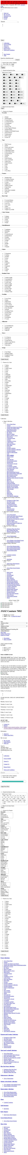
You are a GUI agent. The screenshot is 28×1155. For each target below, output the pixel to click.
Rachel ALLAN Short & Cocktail (15, 519)
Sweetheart (8, 317)
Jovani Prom (10, 462)
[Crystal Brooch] (4, 852)
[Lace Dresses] (5, 824)
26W (21, 95)
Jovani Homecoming (12, 461)
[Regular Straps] (5, 891)
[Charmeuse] (3, 855)
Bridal (6, 117)
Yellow (7, 365)
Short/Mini (8, 287)
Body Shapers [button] (4, 1111)
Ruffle (6, 243)
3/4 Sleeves (8, 338)
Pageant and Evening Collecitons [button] (12, 497)
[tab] (15, 459)
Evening (7, 125)
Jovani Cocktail (10, 520)
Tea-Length (8, 290)
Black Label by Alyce (12, 435)
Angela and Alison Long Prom (14, 427)
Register (6, 17)
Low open (7, 205)
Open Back (8, 187)
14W (18, 89)
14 (12, 80)
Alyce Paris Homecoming (13, 546)
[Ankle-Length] (4, 862)
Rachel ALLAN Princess (13, 484)
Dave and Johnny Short (12, 517)
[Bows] (4, 851)
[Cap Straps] (5, 890)
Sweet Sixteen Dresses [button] (9, 565)
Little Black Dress (9, 150)
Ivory (6, 401)
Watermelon (8, 393)
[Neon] (3, 844)
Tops (6, 167)
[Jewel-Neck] (4, 873)
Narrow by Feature (8, 111)
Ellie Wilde (9, 445)
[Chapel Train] (4, 864)
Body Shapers (10, 578)
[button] (6, 43)
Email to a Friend (5, 635)
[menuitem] (15, 13)
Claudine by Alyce (11, 441)
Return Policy (7, 767)
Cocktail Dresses (9, 121)
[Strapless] (5, 894)
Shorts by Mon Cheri (12, 521)
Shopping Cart (7, 16)
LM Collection (10, 469)
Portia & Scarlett (11, 483)
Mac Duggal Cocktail (12, 475)
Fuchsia (7, 391)
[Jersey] (3, 859)
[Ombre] (3, 845)
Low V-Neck (8, 304)
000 (6, 74)
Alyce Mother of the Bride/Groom (15, 540)
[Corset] (5, 831)
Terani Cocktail (10, 524)
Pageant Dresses (11, 592)
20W (21, 92)
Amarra (9, 425)
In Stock (18, 616)
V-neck (7, 319)
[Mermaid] (4, 878)
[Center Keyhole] (5, 830)
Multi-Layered (8, 185)
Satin (6, 264)
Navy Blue (8, 381)
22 (18, 83)
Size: (2, 621)
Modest (7, 155)
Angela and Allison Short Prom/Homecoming (13, 429)
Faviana (9, 446)
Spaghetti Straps (9, 355)
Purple (7, 382)
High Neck (8, 301)
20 (12, 83)
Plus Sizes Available (10, 190)
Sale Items (9, 559)
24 (6, 86)
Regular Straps (9, 353)
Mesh (6, 261)
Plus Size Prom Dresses (12, 593)
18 (6, 83)
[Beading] (4, 849)
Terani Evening (10, 509)
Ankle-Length (8, 277)
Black (6, 407)
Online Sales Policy (5, 633)
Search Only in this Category (9, 62)
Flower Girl (8, 126)
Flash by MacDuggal (12, 452)
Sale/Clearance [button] (4, 1105)
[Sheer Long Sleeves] (5, 887)
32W (21, 98)
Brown (7, 406)
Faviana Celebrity (11, 448)
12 (6, 80)
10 (21, 77)
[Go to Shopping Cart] (1, 9)
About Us (6, 734)
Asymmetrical (8, 279)
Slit (6, 193)
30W (13, 98)
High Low (7, 184)
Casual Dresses (9, 120)
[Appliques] (4, 848)
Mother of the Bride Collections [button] (11, 537)
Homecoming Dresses (12, 589)
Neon (6, 219)
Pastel (6, 222)
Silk (6, 267)
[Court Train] (4, 866)
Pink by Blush (10, 482)
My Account (7, 14)
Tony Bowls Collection (12, 496)
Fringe (6, 240)
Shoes (8, 597)
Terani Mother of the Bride (13, 542)
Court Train (8, 282)
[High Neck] (4, 871)
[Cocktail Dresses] (7, 817)
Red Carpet (8, 135)
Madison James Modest (12, 487)
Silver (6, 410)
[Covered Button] (5, 834)
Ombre (7, 221)
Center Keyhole (9, 180)
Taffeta (7, 269)
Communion (8, 123)
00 (12, 74)
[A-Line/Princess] (4, 876)
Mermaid (7, 328)
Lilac (6, 384)
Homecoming (8, 129)
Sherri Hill (9, 493)
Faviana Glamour (11, 451)
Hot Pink (7, 390)
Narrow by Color (7, 362)
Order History (7, 742)
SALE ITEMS (7, 758)
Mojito (7, 366)
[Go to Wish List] (2, 9)
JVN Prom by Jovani (12, 463)
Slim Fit (7, 330)
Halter (6, 300)
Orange (7, 398)
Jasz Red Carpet (11, 502)
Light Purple (8, 385)
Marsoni (9, 479)
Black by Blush (10, 434)
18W (13, 92)
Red (6, 396)
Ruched (7, 191)
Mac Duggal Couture (12, 506)
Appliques (7, 229)
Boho (6, 145)
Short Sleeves (8, 343)
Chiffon (7, 255)
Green (6, 370)
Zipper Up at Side (9, 209)
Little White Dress (9, 152)
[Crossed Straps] (5, 835)
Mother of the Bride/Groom (12, 131)
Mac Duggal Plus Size (12, 530)
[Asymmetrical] (4, 863)
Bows (6, 232)
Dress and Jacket (9, 147)
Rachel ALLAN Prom (12, 486)
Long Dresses (8, 153)
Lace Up (7, 203)
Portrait (7, 309)
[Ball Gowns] (5, 820)
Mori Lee (9, 480)
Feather (7, 237)
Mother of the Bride (12, 590)
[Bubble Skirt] (5, 827)
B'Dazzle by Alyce (11, 431)
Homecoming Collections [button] (10, 543)
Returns (6, 725)
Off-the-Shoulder (9, 306)
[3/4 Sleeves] (5, 884)
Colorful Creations (11, 555)
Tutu (6, 169)
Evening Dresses (11, 588)
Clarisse (9, 439)
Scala (8, 490)
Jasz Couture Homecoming (13, 547)
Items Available (7, 639)
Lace (6, 242)
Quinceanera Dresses (12, 596)
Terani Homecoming (12, 550)
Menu (2, 40)
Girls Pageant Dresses (10, 128)
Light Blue (8, 376)
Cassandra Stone (11, 438)
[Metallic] (3, 842)
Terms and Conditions (9, 769)
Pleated (7, 188)
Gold (6, 404)
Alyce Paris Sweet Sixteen (13, 568)
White (6, 412)
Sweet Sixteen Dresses (12, 582)
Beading (7, 231)
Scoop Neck (8, 312)
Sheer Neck (8, 314)
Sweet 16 (7, 137)
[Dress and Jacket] (5, 823)
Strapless (7, 315)
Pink (6, 388)
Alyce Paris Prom (11, 424)
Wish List (6, 13)
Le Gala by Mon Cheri (12, 468)
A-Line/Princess (9, 325)
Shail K (9, 491)
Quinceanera (8, 134)
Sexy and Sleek (9, 159)
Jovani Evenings (11, 503)
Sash (6, 245)
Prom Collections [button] (5, 958)
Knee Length (8, 285)
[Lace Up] (5, 837)
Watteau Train (8, 291)
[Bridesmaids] (7, 814)
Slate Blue (7, 377)
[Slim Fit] (4, 880)
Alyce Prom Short (11, 514)
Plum (6, 395)
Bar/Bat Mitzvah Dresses (13, 583)
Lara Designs (10, 470)
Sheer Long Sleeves (10, 342)
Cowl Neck (8, 298)
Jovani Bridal (10, 575)
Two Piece (7, 170)
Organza (7, 263)
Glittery (7, 216)
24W (13, 95)
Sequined (7, 266)
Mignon (9, 507)
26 (12, 86)
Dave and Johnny (11, 444)
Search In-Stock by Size (9, 70)
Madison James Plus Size (13, 531)
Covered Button (9, 200)
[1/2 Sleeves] (5, 883)
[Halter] (4, 870)
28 (18, 86)
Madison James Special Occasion (15, 477)
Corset (6, 182)
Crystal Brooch (9, 234)
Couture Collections (12, 586)
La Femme (9, 465)
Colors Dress (10, 442)
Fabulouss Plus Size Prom (13, 529)
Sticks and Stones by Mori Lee (14, 523)
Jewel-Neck (8, 303)
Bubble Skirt (8, 177)
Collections (6, 755)
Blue (6, 379)
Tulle (6, 270)
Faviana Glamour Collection (14, 449)
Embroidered (8, 235)
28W (6, 98)
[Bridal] (7, 813)
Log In (5, 18)
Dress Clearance (11, 579)
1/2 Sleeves (8, 337)
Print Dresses (8, 158)
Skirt (6, 164)
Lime (6, 371)
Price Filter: (6, 64)
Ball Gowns (8, 144)
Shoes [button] (2, 1099)
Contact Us (6, 724)
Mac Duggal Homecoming (13, 549)
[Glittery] (3, 841)
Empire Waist (8, 327)
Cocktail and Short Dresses (13, 585)
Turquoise (7, 374)
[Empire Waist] (4, 877)
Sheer (6, 206)
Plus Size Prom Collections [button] (10, 526)
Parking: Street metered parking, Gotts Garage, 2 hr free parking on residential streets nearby (15, 727)
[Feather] (3, 857)
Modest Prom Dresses (12, 580)
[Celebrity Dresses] (5, 828)
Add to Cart (3, 627)
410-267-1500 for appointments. (18, 3)
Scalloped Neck (9, 311)
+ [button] (4, 422)
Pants (6, 156)
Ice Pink (7, 387)
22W (6, 95)
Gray (6, 409)
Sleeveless (7, 345)
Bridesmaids (8, 118)
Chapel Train (8, 280)
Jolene (8, 458)
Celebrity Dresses (9, 179)
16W (6, 92)
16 (18, 80)
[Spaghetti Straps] (5, 892)
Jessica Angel (10, 456)
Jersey (6, 258)
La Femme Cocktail (12, 466)
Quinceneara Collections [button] (10, 533)
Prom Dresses (8, 132)
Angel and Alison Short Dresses (15, 516)
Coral (6, 399)
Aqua (6, 373)
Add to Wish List (5, 630)
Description (6, 638)
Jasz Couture (10, 455)
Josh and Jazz (10, 459)
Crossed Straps (9, 201)
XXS (6, 100)
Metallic (7, 218)
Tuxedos (9, 573)
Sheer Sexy (8, 161)
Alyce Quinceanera (11, 536)
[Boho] (5, 821)
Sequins (7, 246)
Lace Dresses (8, 149)
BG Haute (9, 432)
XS (13, 100)
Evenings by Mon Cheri (13, 500)
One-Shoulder (8, 308)
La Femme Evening (12, 504)
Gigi (8, 453)
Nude (6, 402)
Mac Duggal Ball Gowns (13, 472)
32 (12, 89)
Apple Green (8, 368)
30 (6, 89)
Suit (6, 166)
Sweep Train (8, 288)
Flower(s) (7, 239)
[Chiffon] (3, 856)
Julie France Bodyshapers (13, 563)
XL (17, 103)
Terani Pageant (10, 510)
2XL (23, 103)
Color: (2, 624)
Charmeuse (8, 253)
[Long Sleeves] (5, 885)
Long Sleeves (8, 340)
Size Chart (3, 632)
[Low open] (5, 838)
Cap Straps (8, 352)
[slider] (24, 781)
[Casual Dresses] (7, 816)
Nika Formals (10, 489)
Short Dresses (8, 163)
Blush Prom (10, 437)
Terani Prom (10, 494)
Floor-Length (8, 283)
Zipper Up (7, 208)
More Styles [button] (7, 569)
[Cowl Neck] (4, 869)
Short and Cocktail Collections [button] (11, 511)
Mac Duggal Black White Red (14, 473)
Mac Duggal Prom (11, 476)
